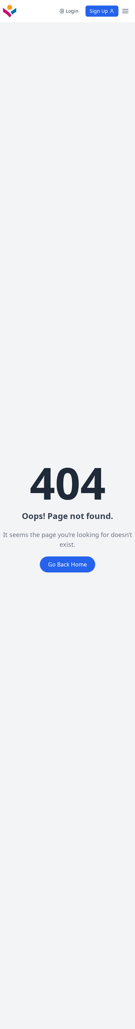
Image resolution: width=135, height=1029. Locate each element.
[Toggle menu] (125, 11)
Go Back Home (67, 564)
